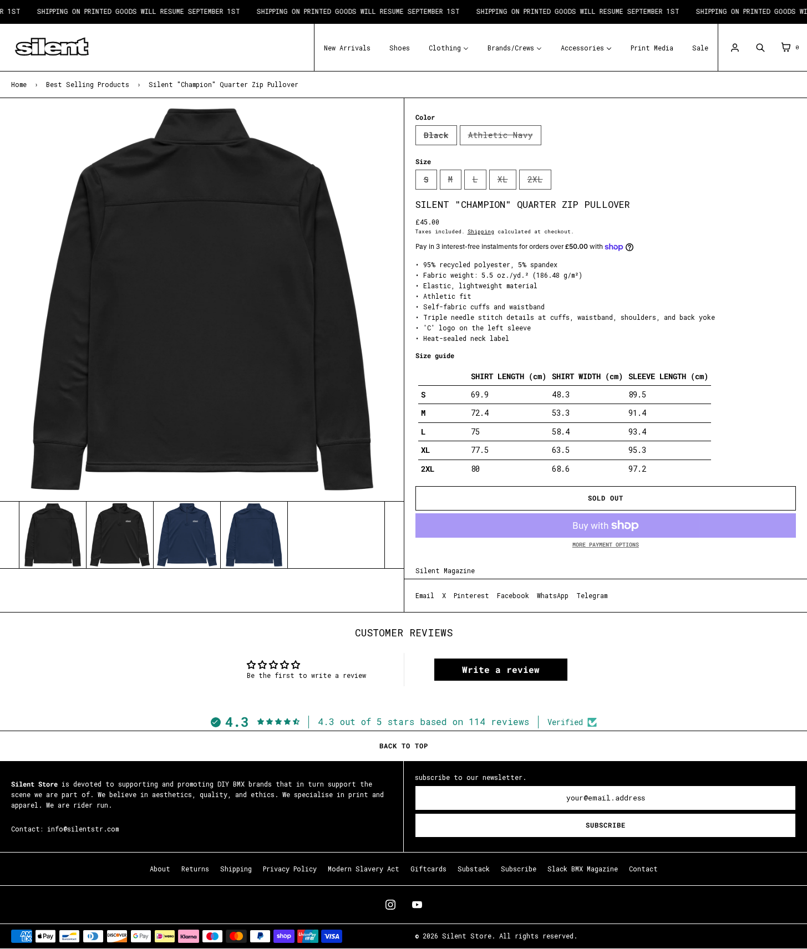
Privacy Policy (290, 869)
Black (440, 137)
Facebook (513, 595)
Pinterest (471, 595)
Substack (474, 869)
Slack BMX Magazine (582, 869)
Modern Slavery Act (363, 869)
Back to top (403, 746)
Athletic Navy (504, 137)
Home (19, 84)
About (160, 869)
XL (507, 182)
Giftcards (428, 869)
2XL (539, 182)
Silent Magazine (445, 571)
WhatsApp (553, 595)
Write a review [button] (501, 669)
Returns (195, 869)
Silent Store (466, 936)
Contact (643, 869)
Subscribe (606, 825)
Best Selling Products (87, 84)
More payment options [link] (605, 544)
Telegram (591, 595)
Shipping (481, 231)
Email (424, 595)
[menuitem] (347, 46)
